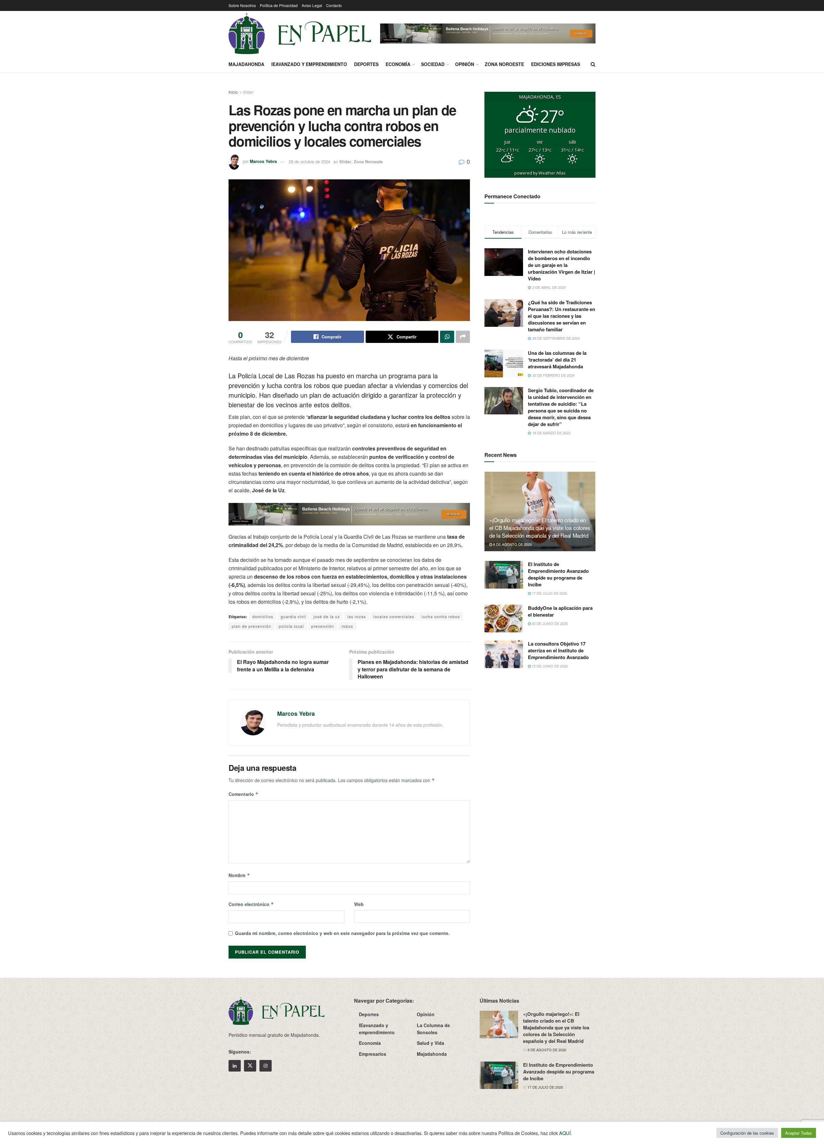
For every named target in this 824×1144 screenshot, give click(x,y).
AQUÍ (565, 1133)
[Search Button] (593, 64)
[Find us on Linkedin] (235, 1066)
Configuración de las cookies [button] (747, 1133)
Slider (248, 92)
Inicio (233, 92)
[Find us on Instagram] (265, 1066)
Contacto (334, 5)
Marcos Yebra (263, 161)
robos (347, 626)
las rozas (356, 616)
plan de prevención (251, 626)
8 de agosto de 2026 (512, 544)
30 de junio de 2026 (549, 623)
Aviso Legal (312, 5)
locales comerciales (393, 616)
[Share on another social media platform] (463, 337)
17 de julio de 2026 (549, 593)
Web (359, 904)
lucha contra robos (441, 616)
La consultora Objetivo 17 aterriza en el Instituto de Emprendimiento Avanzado (558, 650)
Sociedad (433, 64)
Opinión (464, 64)
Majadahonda (246, 64)
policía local (291, 626)
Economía (398, 64)
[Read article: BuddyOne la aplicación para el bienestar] (503, 618)
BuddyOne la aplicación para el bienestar (560, 611)
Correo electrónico (251, 904)
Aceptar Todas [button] (798, 1133)
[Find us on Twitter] (250, 1066)
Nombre (239, 875)
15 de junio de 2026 (549, 665)
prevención (322, 626)
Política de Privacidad (279, 5)
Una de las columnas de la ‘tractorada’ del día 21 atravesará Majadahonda (557, 359)
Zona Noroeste (504, 64)
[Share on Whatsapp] (447, 337)
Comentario (243, 794)
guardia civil (293, 616)
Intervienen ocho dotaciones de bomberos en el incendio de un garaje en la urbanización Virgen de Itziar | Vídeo (561, 265)
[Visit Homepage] (300, 33)
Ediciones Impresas (555, 64)
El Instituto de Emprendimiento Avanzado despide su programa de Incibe (558, 574)
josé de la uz (327, 616)
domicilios (262, 616)
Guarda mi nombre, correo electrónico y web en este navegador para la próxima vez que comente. (342, 933)
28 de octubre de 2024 (309, 161)
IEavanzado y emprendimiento (309, 64)
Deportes (366, 64)
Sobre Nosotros (242, 5)
